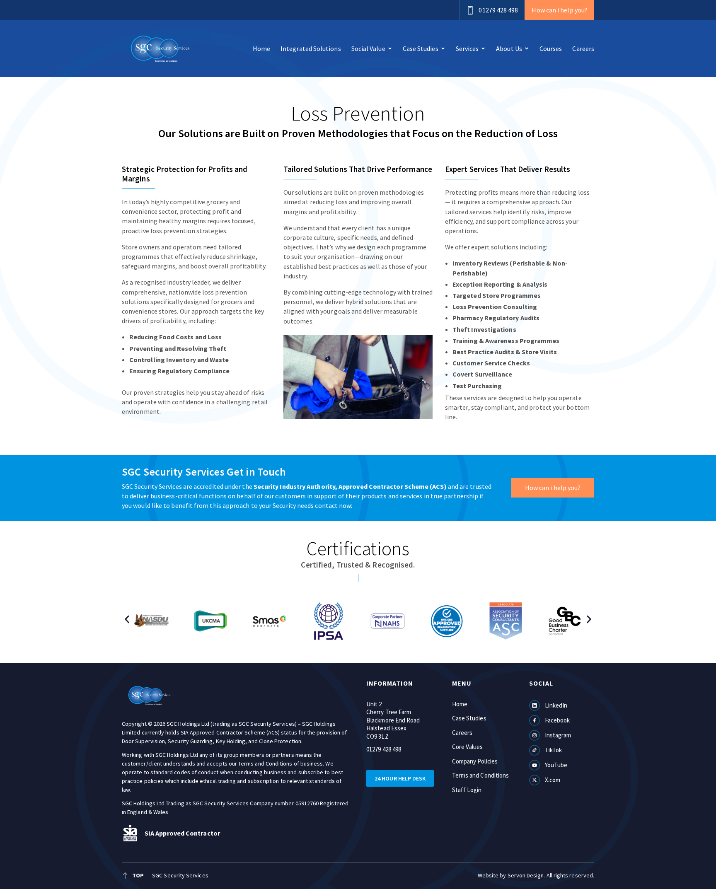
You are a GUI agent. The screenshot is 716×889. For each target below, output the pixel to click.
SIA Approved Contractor (182, 833)
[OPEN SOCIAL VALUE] (389, 49)
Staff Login (467, 790)
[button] (127, 619)
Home (459, 704)
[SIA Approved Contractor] (130, 833)
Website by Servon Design (511, 875)
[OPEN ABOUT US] (526, 49)
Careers (462, 733)
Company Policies (475, 761)
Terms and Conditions (480, 775)
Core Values (467, 747)
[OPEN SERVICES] (483, 49)
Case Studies (469, 718)
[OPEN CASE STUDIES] (442, 49)
